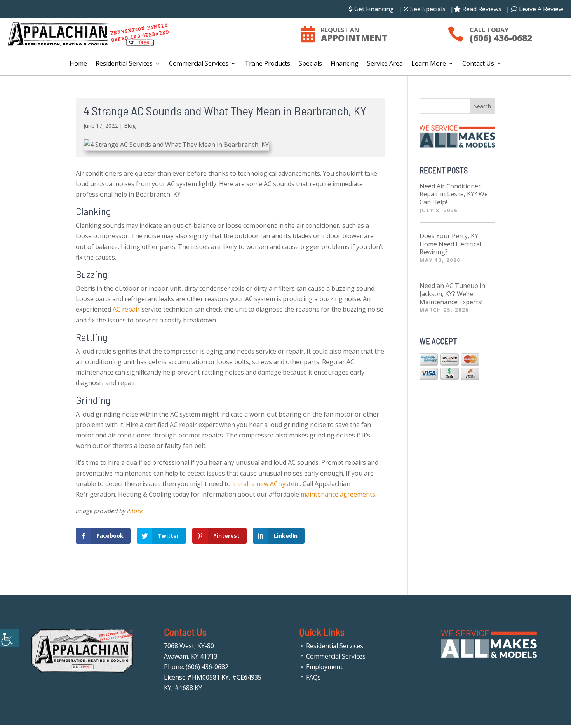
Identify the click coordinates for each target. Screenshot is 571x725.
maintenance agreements (338, 494)
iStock (135, 511)
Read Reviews (481, 9)
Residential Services (124, 64)
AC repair (126, 309)
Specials (310, 64)
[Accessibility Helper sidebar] (9, 638)
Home (78, 64)
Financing (345, 64)
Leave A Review (540, 9)
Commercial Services (198, 64)
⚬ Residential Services (331, 645)
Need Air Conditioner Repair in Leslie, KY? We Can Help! (454, 194)
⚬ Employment (321, 666)
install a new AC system (266, 483)
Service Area (385, 64)
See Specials (427, 9)
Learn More (428, 64)
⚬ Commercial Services (332, 656)
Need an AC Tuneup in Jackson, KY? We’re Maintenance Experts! (452, 293)
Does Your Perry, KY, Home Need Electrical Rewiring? (450, 244)
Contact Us (478, 64)
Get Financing (373, 9)
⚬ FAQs (310, 677)
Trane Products (267, 64)
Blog (130, 125)
